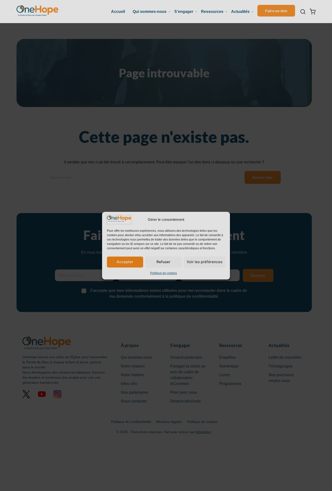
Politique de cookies (163, 273)
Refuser (163, 261)
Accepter (125, 261)
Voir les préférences (204, 261)
